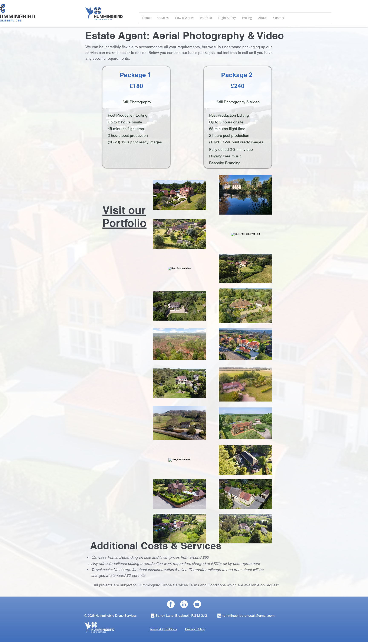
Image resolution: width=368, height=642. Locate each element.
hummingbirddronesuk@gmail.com (248, 616)
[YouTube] (197, 604)
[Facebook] (171, 604)
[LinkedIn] (184, 604)
